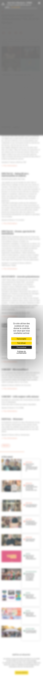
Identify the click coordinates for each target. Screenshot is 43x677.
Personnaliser (21, 347)
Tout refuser (21, 343)
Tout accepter (21, 339)
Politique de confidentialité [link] (21, 352)
